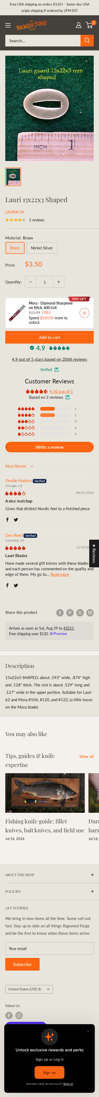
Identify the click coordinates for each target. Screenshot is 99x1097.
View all (86, 756)
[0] (89, 25)
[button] (26, 409)
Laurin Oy (15, 212)
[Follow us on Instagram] (19, 1015)
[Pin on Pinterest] (70, 612)
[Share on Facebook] (60, 612)
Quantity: (13, 281)
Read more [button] (60, 574)
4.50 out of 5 (61, 391)
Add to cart (49, 337)
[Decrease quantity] (30, 281)
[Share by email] (90, 612)
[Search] (87, 40)
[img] (15, 493)
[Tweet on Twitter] (80, 612)
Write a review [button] (50, 446)
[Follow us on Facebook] (9, 1015)
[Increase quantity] (58, 281)
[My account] (78, 25)
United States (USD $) (24, 989)
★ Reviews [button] (94, 553)
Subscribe (22, 964)
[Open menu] (8, 25)
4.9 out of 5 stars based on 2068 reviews (49, 359)
